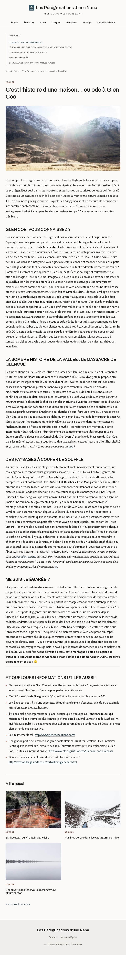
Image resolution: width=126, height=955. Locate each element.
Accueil (9, 71)
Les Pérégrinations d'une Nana (63, 930)
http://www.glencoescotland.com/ (55, 735)
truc (70, 446)
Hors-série (71, 22)
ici (55, 566)
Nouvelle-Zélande (106, 22)
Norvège (87, 22)
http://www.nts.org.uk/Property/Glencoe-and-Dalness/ (81, 751)
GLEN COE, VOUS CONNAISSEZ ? (26, 42)
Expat (43, 22)
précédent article (25, 556)
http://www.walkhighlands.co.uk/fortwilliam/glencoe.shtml (43, 762)
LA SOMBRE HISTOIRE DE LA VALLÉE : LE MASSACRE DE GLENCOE (40, 47)
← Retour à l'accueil (18, 904)
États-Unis (29, 22)
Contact (53, 937)
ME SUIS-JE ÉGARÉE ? (19, 57)
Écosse (14, 22)
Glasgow (56, 22)
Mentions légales (69, 937)
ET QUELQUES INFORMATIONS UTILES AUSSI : (32, 62)
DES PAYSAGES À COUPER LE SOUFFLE (28, 52)
